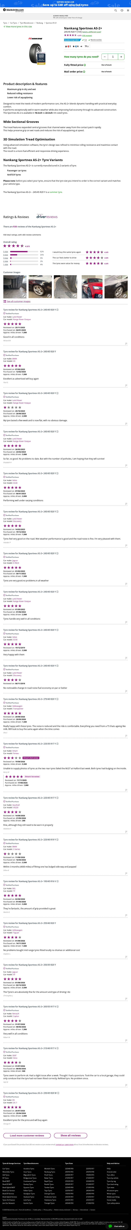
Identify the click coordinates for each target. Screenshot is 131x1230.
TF (14, 891)
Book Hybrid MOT (9, 1187)
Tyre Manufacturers (31, 1163)
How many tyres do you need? (81, 56)
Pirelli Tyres (48, 1175)
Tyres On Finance (9, 1200)
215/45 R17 (90, 1178)
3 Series (16, 849)
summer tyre (55, 192)
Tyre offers (111, 1175)
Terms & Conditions (25, 1210)
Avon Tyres (27, 1172)
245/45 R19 (90, 1190)
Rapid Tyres (48, 1181)
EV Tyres (6, 1178)
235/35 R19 (69, 1197)
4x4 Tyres (6, 1175)
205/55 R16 (69, 1172)
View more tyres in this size (19, 26)
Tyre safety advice (113, 1203)
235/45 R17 (90, 1200)
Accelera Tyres (29, 1169)
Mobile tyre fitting (113, 1197)
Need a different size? (91, 32)
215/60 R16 (90, 1203)
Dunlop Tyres (28, 1184)
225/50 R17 (69, 1190)
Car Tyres (6, 1169)
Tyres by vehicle (112, 1178)
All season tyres (112, 1190)
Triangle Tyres (49, 1203)
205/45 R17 (69, 1184)
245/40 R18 (69, 1203)
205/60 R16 (90, 1194)
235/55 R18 (90, 1172)
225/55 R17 (90, 1169)
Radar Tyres (48, 1178)
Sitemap (75, 1210)
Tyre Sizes (69, 1163)
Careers (92, 1210)
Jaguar (15, 560)
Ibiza (15, 1058)
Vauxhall (16, 805)
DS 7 (15, 1102)
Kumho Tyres (28, 1203)
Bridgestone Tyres (30, 1178)
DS (13, 1100)
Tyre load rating (112, 1184)
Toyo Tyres (48, 1190)
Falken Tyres (28, 1190)
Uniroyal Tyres (49, 1194)
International (84, 1210)
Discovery (17, 521)
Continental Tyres (30, 1181)
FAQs (109, 1169)
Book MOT (6, 1181)
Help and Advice (113, 1163)
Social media (111, 1200)
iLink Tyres (27, 1200)
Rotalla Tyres (49, 1184)
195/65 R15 (90, 1175)
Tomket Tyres (49, 1187)
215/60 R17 (90, 1184)
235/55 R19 (69, 1200)
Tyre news (110, 1187)
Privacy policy (48, 1210)
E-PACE (16, 563)
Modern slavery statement (62, 1210)
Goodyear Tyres (29, 1194)
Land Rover (17, 317)
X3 (14, 361)
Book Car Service (9, 1190)
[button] (116, 10)
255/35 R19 (69, 1181)
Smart (15, 751)
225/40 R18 (69, 1169)
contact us (60, 1144)
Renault (15, 1013)
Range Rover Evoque (22, 319)
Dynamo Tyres (29, 1187)
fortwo (16, 753)
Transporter (18, 708)
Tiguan (16, 932)
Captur (16, 1016)
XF (14, 974)
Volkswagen (17, 706)
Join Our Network (9, 1203)
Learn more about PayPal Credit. (48, 1225)
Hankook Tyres (29, 1197)
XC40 (15, 483)
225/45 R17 (69, 1175)
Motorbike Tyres (8, 1172)
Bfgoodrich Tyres (30, 1175)
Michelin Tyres (49, 1169)
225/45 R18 (69, 1187)
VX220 (15, 807)
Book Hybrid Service (10, 1197)
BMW (14, 358)
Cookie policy (37, 1210)
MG (13, 888)
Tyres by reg (111, 1181)
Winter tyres (111, 1194)
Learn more (69, 1144)
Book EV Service (8, 1194)
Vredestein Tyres (50, 1197)
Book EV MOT (7, 1184)
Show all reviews (71, 1135)
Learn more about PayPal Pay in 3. (69, 1225)
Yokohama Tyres (50, 1200)
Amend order (111, 1172)
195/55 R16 (69, 1194)
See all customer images (18, 301)
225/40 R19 (90, 1181)
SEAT (14, 1055)
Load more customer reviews (27, 1135)
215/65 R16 (90, 1187)
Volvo (14, 480)
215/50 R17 (90, 1197)
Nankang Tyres (49, 1172)
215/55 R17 (69, 1178)
